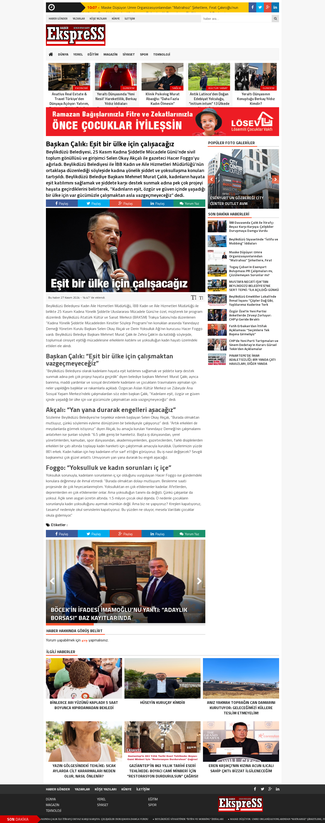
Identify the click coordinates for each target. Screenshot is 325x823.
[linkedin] (275, 7)
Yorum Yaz (191, 203)
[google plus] (267, 7)
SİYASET (129, 54)
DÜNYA (63, 54)
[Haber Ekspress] (75, 35)
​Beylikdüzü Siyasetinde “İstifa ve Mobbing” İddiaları (156, 819)
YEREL (78, 54)
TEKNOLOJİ (161, 54)
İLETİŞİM (130, 18)
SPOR (144, 54)
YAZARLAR (79, 18)
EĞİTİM (93, 54)
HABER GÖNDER (58, 18)
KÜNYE (116, 18)
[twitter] (260, 7)
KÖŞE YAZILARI (98, 18)
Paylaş (63, 203)
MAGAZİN (110, 54)
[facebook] (252, 7)
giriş (85, 640)
